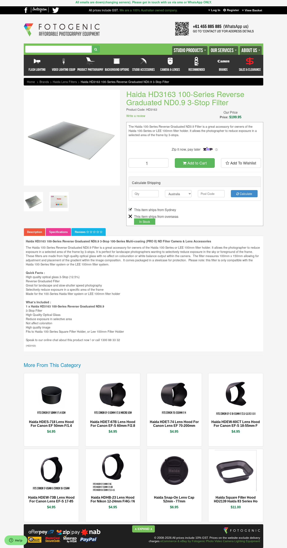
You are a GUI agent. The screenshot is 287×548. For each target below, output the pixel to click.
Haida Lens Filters (65, 82)
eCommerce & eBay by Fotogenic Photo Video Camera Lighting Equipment (210, 541)
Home (31, 82)
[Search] (96, 49)
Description (34, 232)
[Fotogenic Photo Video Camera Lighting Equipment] (62, 23)
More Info (38, 421)
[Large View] (33, 201)
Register (233, 10)
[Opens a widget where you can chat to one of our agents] (15, 540)
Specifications (58, 232)
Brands (44, 82)
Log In (215, 10)
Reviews (80, 232)
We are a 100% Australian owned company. (149, 10)
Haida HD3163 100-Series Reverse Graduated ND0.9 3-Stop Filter (125, 82)
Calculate (245, 194)
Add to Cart (196, 163)
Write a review (135, 116)
